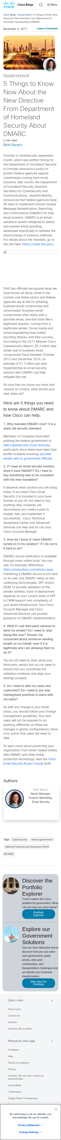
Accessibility (14, 1085)
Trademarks (14, 1091)
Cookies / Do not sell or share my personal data (26, 1077)
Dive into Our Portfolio (38, 983)
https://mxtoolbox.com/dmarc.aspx (28, 569)
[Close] (56, 1109)
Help (10, 1056)
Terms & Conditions (18, 1062)
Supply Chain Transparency (23, 1098)
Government (24, 14)
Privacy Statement (28, 1125)
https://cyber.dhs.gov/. (38, 244)
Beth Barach (12, 145)
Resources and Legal (21, 1041)
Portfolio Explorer (38, 914)
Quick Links (15, 1000)
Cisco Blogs (25, 4)
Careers (12, 1022)
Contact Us (14, 1015)
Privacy (12, 1069)
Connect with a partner (20, 1028)
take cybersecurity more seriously (26, 445)
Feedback (13, 1049)
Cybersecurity (19, 839)
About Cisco (14, 1009)
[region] (30, 1122)
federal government (42, 839)
